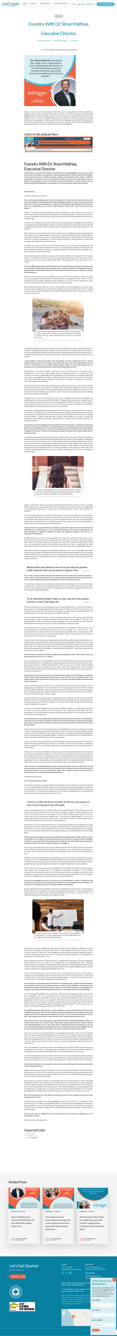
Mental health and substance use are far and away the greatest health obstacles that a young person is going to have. (57, 569)
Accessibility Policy (78, 1285)
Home (42, 50)
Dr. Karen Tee (28, 688)
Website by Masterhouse (76, 1291)
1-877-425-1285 (66, 1267)
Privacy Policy (65, 1285)
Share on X (86, 570)
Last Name (95, 1310)
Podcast (59, 16)
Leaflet (89, 1325)
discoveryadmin (44, 40)
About (68, 1283)
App (28, 1138)
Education (15, 1211)
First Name (96, 1300)
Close (114, 1279)
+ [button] (63, 1311)
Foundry (46, 116)
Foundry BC (72, 173)
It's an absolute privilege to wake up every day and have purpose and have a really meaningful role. (58, 600)
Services (74, 1283)
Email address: (97, 1320)
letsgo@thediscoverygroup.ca (71, 1269)
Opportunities (82, 1283)
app (25, 1105)
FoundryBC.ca (56, 1101)
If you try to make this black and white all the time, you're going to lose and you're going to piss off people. (58, 803)
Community (49, 1211)
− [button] (63, 1314)
